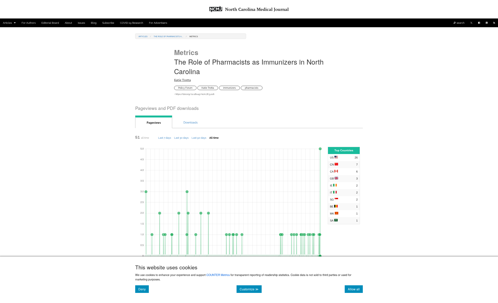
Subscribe (108, 22)
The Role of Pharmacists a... (168, 36)
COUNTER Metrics (218, 275)
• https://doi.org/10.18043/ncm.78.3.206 (194, 94)
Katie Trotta (182, 80)
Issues (81, 22)
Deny (143, 289)
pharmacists (251, 88)
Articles (7, 22)
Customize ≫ (251, 289)
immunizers (229, 88)
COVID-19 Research (131, 22)
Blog (93, 22)
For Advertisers (158, 22)
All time (214, 137)
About (68, 22)
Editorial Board (50, 22)
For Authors (29, 22)
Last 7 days (164, 137)
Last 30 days (181, 137)
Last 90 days (199, 137)
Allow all (355, 289)
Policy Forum (185, 88)
